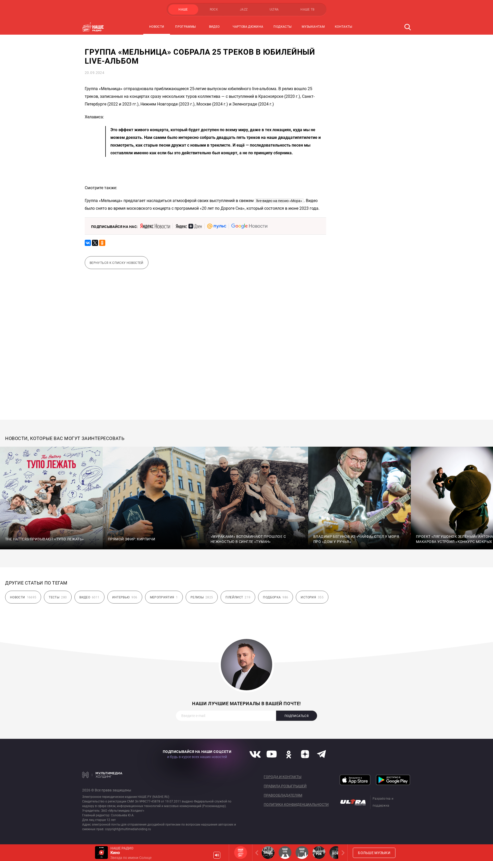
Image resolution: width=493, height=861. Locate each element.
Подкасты (282, 26)
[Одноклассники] (102, 243)
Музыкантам (313, 26)
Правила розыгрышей (285, 786)
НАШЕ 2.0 (268, 852)
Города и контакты (282, 777)
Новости (156, 26)
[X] (95, 243)
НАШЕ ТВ (307, 9)
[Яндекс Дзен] (188, 226)
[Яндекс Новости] (155, 226)
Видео (214, 26)
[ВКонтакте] (88, 243)
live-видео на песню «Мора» (279, 201)
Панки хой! (335, 852)
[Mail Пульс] (216, 226)
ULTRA (274, 9)
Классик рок (318, 852)
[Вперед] (342, 852)
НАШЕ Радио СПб (285, 852)
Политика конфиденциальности (296, 804)
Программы (185, 26)
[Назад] (258, 852)
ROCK (214, 9)
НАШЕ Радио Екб (302, 852)
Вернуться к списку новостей (117, 263)
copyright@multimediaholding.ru (128, 829)
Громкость (217, 855)
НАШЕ (183, 9)
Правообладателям (283, 795)
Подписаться (297, 716)
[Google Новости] (249, 226)
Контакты (343, 26)
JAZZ (244, 9)
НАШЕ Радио (240, 852)
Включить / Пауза (101, 852)
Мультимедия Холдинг (102, 775)
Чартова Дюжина (248, 26)
